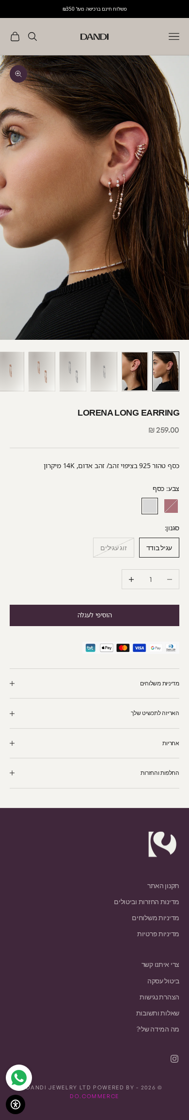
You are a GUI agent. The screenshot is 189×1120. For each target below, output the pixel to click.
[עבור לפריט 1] (165, 371)
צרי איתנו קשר (160, 964)
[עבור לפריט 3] (103, 371)
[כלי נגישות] (15, 1104)
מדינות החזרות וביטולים (146, 901)
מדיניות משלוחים (155, 917)
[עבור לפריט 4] (72, 371)
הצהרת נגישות (159, 997)
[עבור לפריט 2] (134, 371)
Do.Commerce (94, 1096)
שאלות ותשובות (157, 1013)
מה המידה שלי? (158, 1029)
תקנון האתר (163, 885)
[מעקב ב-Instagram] (174, 1059)
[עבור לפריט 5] (41, 371)
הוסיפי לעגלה (94, 615)
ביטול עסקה (163, 981)
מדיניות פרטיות (158, 933)
